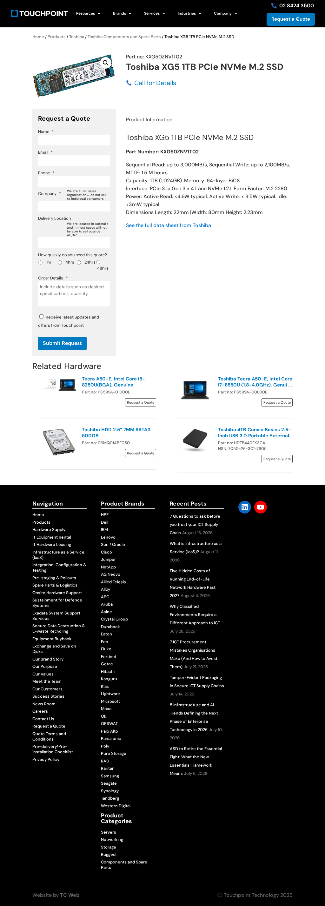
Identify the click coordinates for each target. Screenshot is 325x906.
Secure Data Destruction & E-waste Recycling (58, 628)
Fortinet (108, 656)
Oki (104, 716)
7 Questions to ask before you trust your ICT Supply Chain (195, 524)
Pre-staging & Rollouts (54, 578)
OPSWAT (109, 723)
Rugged (108, 854)
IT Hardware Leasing (51, 544)
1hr (48, 262)
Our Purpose (44, 666)
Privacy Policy (45, 759)
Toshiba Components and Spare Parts (124, 36)
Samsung (110, 776)
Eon (104, 641)
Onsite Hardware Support (57, 592)
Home (38, 36)
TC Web (69, 895)
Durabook (110, 626)
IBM (104, 529)
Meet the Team (47, 681)
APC (105, 597)
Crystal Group (114, 619)
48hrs (103, 268)
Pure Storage (113, 753)
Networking (112, 839)
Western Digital (115, 806)
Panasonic (111, 738)
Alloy (105, 589)
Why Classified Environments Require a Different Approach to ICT (195, 615)
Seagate (109, 783)
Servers (108, 832)
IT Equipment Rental (51, 537)
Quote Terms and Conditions (49, 736)
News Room (44, 704)
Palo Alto (109, 731)
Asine (106, 611)
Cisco (106, 552)
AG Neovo (110, 574)
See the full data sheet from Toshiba (168, 225)
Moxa (106, 708)
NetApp (108, 567)
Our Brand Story (47, 659)
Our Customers (47, 689)
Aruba (107, 604)
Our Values (43, 674)
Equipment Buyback (51, 638)
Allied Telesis (113, 582)
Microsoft (110, 701)
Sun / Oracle (113, 544)
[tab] (149, 119)
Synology (110, 791)
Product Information (149, 119)
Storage (108, 847)
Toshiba (76, 36)
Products (57, 36)
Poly (105, 746)
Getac (107, 664)
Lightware (110, 693)
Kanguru (109, 678)
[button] (105, 63)
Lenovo (108, 537)
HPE (105, 514)
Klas (105, 686)
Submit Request (62, 343)
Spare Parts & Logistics (54, 585)
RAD (105, 761)
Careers (40, 711)
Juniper (108, 559)
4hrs (69, 262)
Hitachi (108, 671)
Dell (104, 522)
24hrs (90, 262)
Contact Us (43, 718)
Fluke (106, 649)
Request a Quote (290, 19)
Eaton (106, 634)
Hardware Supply (48, 529)
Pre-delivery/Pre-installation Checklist (52, 749)
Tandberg (110, 798)
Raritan (108, 768)
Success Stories (48, 696)
